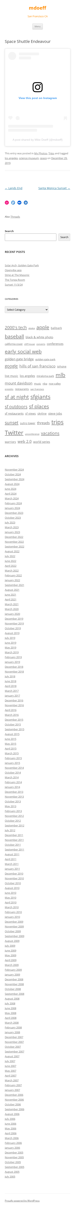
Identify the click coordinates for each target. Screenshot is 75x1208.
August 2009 (12, 941)
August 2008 (12, 998)
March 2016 (12, 715)
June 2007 (10, 1066)
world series (41, 442)
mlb (60, 375)
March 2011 (12, 864)
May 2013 (10, 806)
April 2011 (10, 859)
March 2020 (12, 609)
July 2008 (10, 1003)
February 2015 (13, 758)
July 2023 (10, 522)
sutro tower (27, 423)
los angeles (11, 158)
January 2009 (12, 974)
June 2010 (10, 893)
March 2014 (12, 777)
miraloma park (45, 376)
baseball (14, 336)
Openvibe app (13, 270)
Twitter (14, 433)
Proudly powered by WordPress (22, 1200)
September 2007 (14, 1051)
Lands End (13, 188)
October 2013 (13, 801)
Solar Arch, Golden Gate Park (22, 265)
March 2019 (12, 652)
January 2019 (12, 662)
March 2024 (12, 498)
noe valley (55, 383)
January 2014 (12, 787)
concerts (40, 344)
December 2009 (14, 921)
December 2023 (14, 513)
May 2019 (10, 647)
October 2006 (13, 1104)
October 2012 (13, 820)
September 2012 (14, 825)
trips (57, 422)
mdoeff (37, 8)
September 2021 (14, 585)
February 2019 (13, 657)
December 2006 (14, 1095)
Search (9, 231)
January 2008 (12, 1032)
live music (11, 376)
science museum (29, 158)
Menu (38, 26)
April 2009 (10, 960)
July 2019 (10, 638)
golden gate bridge (19, 359)
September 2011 (14, 849)
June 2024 (10, 489)
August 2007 (12, 1056)
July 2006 (10, 1119)
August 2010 (12, 888)
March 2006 (12, 1138)
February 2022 (13, 575)
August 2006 (12, 1114)
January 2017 (12, 695)
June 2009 (10, 950)
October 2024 (13, 474)
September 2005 (14, 1167)
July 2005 (10, 1176)
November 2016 (14, 705)
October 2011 (13, 844)
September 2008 (14, 994)
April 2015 (10, 748)
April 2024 (10, 493)
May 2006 (10, 1128)
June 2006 (10, 1123)
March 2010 (12, 907)
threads (43, 422)
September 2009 (14, 936)
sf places (39, 406)
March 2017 (12, 691)
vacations (50, 433)
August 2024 (12, 484)
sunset (11, 422)
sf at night (17, 396)
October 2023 (13, 517)
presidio (9, 389)
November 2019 (14, 623)
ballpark (56, 328)
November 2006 (14, 1099)
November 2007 (14, 1042)
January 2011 (12, 869)
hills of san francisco (37, 366)
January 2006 (12, 1147)
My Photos (40, 153)
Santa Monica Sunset (54, 188)
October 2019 (13, 628)
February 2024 (13, 503)
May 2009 (10, 955)
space (43, 158)
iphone (61, 366)
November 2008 (14, 984)
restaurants (22, 389)
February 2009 (13, 970)
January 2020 (12, 614)
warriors (10, 442)
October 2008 (13, 989)
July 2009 (10, 945)
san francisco (37, 389)
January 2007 (12, 1090)
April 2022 (10, 566)
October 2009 (13, 931)
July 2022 (10, 556)
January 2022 (12, 580)
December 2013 (14, 792)
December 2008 (14, 979)
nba (45, 383)
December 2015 (14, 719)
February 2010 (13, 912)
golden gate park (45, 359)
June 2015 (10, 739)
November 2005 (14, 1157)
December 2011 (14, 835)
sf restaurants (14, 413)
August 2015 (12, 734)
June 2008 (10, 1008)
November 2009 (14, 926)
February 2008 (13, 1027)
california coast (14, 344)
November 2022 (14, 541)
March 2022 (12, 570)
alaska (31, 328)
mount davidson (18, 383)
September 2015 (14, 729)
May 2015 (10, 743)
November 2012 (14, 816)
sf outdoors (16, 406)
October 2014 (13, 772)
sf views (30, 413)
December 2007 (14, 1037)
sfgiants (40, 396)
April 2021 (10, 599)
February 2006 (13, 1143)
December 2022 (14, 537)
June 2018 (10, 681)
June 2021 (10, 594)
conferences (55, 344)
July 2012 (10, 830)
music (37, 383)
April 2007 (10, 1075)
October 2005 (13, 1162)
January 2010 (12, 917)
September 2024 (14, 479)
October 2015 (13, 724)
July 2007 (10, 1061)
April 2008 (10, 1018)
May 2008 (10, 1013)
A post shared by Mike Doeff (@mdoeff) (38, 139)
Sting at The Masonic (17, 275)
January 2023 (12, 532)
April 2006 (10, 1133)
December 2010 (14, 873)
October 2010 (13, 883)
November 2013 (14, 796)
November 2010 (14, 878)
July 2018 (10, 676)
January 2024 (12, 508)
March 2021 (12, 604)
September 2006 (14, 1109)
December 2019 (14, 618)
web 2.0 (25, 441)
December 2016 (14, 700)
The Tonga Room (15, 280)
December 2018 (14, 667)
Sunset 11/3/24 (14, 284)
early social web (23, 351)
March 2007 (12, 1080)
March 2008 (12, 1022)
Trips (51, 153)
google (11, 366)
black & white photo (39, 337)
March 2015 (12, 753)
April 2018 (10, 686)
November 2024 (14, 469)
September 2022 (14, 546)
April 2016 (10, 710)
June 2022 (10, 561)
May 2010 (10, 897)
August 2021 (12, 590)
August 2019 (12, 633)
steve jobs (55, 413)
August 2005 (12, 1172)
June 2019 (10, 642)
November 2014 (14, 768)
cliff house (29, 344)
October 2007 (13, 1046)
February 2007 (13, 1085)
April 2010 (10, 902)
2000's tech (16, 327)
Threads (15, 216)
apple (42, 327)
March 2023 (12, 527)
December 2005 (14, 1152)
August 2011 (12, 854)
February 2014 (13, 782)
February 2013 (13, 811)
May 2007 (10, 1071)
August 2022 (12, 551)
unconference (32, 434)
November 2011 (14, 840)
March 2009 (12, 965)
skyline (42, 413)
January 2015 (12, 763)
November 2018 (14, 671)
